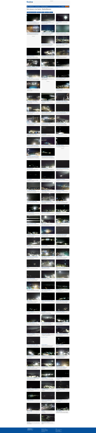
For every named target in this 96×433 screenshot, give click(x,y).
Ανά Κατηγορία (37, 6)
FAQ (56, 428)
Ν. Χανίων (46, 12)
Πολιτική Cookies (58, 430)
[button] (59, 6)
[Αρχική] (27, 6)
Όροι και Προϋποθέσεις (59, 429)
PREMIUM (67, 6)
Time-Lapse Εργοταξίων (44, 430)
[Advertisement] (51, 3)
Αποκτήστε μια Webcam (44, 6)
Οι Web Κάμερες (31, 6)
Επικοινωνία (43, 431)
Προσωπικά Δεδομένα (59, 431)
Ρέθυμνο (51, 12)
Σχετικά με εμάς (43, 428)
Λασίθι (43, 12)
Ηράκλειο (39, 12)
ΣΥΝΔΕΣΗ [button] (63, 6)
